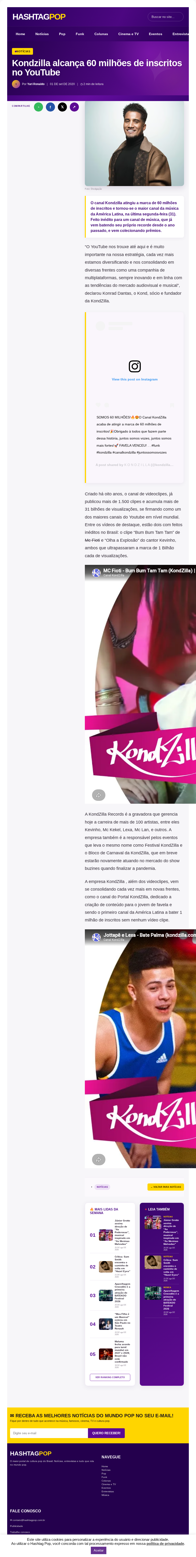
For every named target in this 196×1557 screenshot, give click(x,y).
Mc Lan (142, 829)
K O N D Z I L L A (137, 465)
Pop (62, 34)
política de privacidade (165, 1543)
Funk (80, 34)
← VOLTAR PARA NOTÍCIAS (166, 1187)
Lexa (127, 829)
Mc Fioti (92, 540)
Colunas (101, 34)
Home (20, 34)
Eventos (155, 34)
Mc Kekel (111, 829)
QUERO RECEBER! (106, 1433)
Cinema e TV (128, 34)
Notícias (42, 34)
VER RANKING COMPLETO (110, 1377)
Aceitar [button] (98, 1550)
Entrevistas (182, 34)
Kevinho (167, 540)
